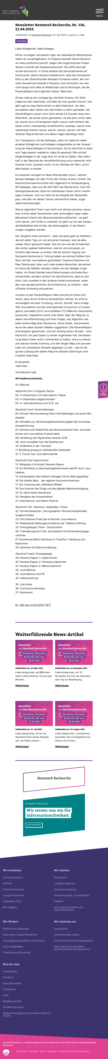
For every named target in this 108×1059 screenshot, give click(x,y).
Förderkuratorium (13, 1007)
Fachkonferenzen (13, 889)
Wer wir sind (11, 964)
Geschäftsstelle (12, 983)
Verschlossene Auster (67, 935)
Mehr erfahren (34, 825)
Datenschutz (21, 1051)
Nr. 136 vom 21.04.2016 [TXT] (33, 605)
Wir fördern (10, 921)
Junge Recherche (13, 895)
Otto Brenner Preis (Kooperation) (74, 941)
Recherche (60, 877)
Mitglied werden (12, 1001)
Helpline (58, 901)
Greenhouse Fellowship (16, 952)
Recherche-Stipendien (16, 929)
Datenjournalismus (65, 889)
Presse (43, 1051)
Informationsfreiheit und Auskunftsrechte (68, 908)
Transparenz (10, 971)
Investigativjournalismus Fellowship (24, 941)
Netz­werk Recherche (41, 35)
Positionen (9, 989)
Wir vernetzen (12, 870)
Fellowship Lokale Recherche (20, 935)
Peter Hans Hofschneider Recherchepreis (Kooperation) (72, 948)
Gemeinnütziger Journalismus (71, 895)
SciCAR (7, 883)
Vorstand (8, 977)
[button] (6, 1053)
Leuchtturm (61, 929)
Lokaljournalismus (64, 883)
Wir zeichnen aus (65, 921)
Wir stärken (61, 870)
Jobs (6, 995)
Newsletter (21, 41)
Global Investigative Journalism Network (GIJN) (27, 1014)
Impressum (33, 1051)
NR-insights (10, 907)
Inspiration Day (12, 901)
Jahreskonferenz (13, 877)
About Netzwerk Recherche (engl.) (74, 1051)
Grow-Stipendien (13, 947)
